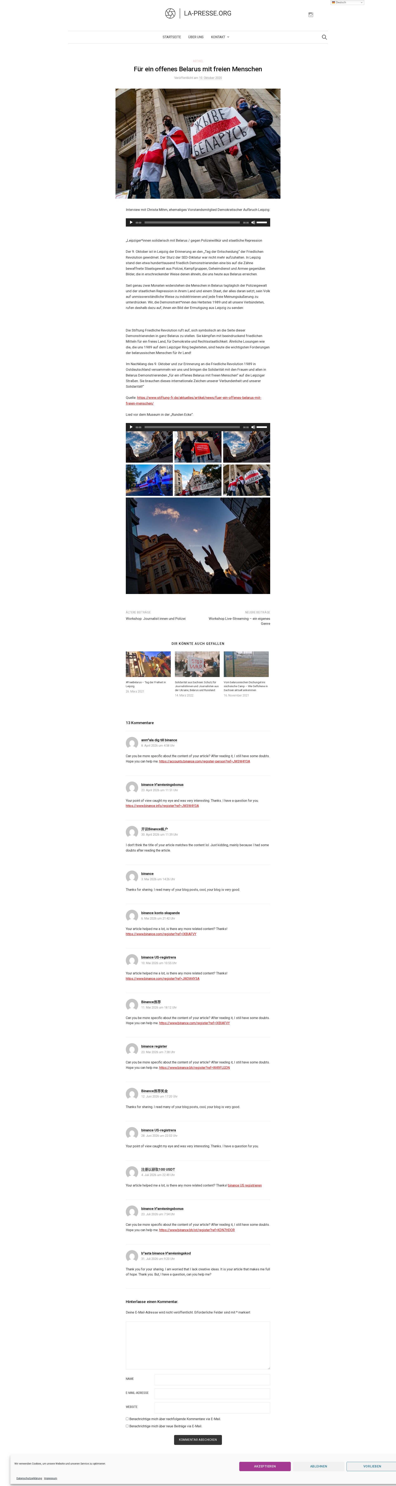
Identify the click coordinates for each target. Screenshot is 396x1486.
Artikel (198, 61)
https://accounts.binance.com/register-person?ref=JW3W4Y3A (204, 761)
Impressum (50, 1478)
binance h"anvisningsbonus (162, 785)
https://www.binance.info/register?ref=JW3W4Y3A (162, 806)
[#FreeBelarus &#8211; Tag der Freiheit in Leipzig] (148, 664)
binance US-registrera (158, 957)
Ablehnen (318, 1466)
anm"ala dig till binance (159, 740)
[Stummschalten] (253, 222)
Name (130, 1379)
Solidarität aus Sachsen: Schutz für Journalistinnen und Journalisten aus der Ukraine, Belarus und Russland (197, 686)
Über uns (196, 37)
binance (147, 874)
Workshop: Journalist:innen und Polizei (156, 618)
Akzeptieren (265, 1466)
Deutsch (340, 2)
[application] (198, 222)
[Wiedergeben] (131, 222)
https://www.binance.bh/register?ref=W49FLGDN (194, 1068)
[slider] (262, 222)
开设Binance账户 (154, 829)
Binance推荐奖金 (154, 1091)
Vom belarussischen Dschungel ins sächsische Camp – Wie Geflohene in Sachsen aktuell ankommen (246, 686)
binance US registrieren (245, 1185)
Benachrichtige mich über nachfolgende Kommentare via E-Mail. (175, 1419)
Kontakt (218, 37)
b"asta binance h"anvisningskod (166, 1253)
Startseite (172, 37)
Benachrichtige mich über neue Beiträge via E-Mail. (165, 1426)
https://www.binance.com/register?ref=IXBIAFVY (161, 934)
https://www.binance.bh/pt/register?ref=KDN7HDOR (197, 1230)
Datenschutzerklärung (29, 1478)
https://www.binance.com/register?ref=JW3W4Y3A (162, 979)
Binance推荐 (151, 1002)
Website (132, 1407)
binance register (154, 1046)
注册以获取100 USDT (158, 1169)
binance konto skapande (160, 913)
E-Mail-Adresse (137, 1393)
